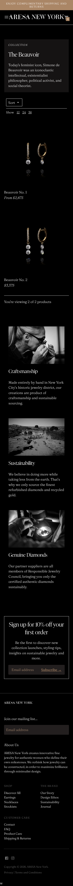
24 (24, 112)
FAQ (7, 829)
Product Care (13, 833)
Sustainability (50, 802)
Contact (9, 824)
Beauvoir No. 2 (15, 280)
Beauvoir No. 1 (15, 192)
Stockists (10, 806)
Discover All (12, 793)
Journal (46, 806)
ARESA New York (37, 866)
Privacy (8, 872)
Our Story (47, 793)
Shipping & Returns (17, 838)
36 (30, 112)
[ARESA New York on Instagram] (12, 857)
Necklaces (11, 802)
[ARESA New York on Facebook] (6, 857)
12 (18, 112)
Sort (11, 102)
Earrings (10, 797)
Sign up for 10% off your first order (36, 628)
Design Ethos (50, 797)
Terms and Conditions (28, 872)
